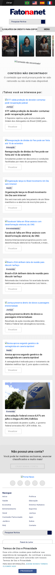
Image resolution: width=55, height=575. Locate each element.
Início (4, 496)
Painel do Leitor (27, 542)
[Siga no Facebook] (12, 483)
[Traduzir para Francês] (50, 3)
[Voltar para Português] (27, 3)
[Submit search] (43, 22)
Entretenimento (9, 509)
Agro (31, 517)
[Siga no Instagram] (20, 483)
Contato (32, 525)
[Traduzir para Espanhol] (42, 3)
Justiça (32, 513)
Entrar (9, 3)
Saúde (5, 501)
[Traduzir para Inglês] (34, 3)
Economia (6, 505)
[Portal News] (27, 12)
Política (32, 496)
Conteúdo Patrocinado (12, 517)
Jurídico (6, 521)
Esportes (33, 509)
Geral (4, 513)
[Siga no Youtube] (35, 483)
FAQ (4, 525)
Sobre (31, 521)
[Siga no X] (27, 483)
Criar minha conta (26, 466)
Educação (33, 501)
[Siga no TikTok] (42, 483)
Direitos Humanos (37, 505)
